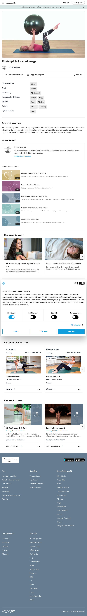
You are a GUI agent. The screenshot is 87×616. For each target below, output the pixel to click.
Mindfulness (61, 507)
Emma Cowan (20, 431)
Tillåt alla (71, 331)
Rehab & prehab (63, 487)
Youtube (5, 546)
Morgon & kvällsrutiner (65, 526)
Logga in (66, 3)
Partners (33, 573)
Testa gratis (78, 3)
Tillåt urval (43, 331)
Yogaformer (34, 480)
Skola (32, 584)
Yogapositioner (35, 476)
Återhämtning (62, 510)
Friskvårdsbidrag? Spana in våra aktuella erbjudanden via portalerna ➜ (42, 7)
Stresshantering (63, 491)
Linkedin (5, 550)
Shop (31, 558)
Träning (8, 431)
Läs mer (9, 389)
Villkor (32, 600)
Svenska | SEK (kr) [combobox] (9, 460)
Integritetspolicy (36, 596)
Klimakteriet (61, 476)
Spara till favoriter (15, 75)
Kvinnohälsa (61, 495)
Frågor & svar (34, 550)
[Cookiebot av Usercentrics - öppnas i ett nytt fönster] (75, 283)
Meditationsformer (36, 484)
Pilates (59, 514)
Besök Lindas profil (21, 156)
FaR (31, 581)
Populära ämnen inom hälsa (11, 495)
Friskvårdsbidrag (35, 542)
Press (32, 592)
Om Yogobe (34, 554)
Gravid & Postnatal (64, 518)
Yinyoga (60, 499)
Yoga (59, 503)
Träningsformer (35, 487)
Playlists (5, 499)
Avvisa (15, 331)
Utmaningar (6, 491)
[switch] (33, 317)
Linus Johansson (62, 431)
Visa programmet (13, 446)
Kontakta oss (34, 546)
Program (5, 487)
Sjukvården (34, 588)
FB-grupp (5, 554)
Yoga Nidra (61, 480)
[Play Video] (43, 34)
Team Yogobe (35, 562)
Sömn (59, 484)
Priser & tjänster (36, 539)
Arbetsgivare (34, 569)
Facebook (5, 539)
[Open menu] (3, 2)
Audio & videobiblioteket (11, 480)
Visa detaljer (75, 325)
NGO (31, 577)
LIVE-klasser (6, 484)
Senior (59, 522)
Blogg (32, 565)
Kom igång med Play (9, 476)
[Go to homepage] (11, 2)
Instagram (5, 542)
